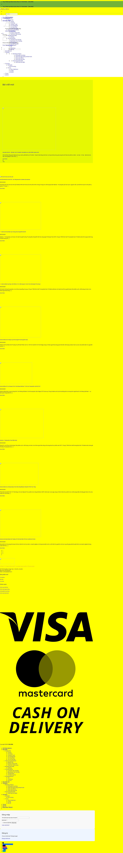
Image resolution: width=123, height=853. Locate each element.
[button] (6, 20)
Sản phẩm (7, 18)
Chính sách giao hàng (4, 589)
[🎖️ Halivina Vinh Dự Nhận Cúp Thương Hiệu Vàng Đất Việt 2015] (20, 229)
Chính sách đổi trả (19, 58)
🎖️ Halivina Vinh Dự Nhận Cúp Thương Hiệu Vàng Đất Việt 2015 (13, 231)
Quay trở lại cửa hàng (10, 31)
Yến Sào (1, 579)
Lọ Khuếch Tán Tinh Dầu (15, 39)
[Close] (3, 76)
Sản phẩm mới (8, 51)
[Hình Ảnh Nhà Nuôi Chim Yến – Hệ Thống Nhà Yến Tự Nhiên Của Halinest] (6, 176)
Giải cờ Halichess (14, 69)
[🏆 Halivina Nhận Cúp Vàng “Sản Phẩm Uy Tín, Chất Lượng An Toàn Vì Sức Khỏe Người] (20, 281)
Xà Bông (12, 37)
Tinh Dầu (2, 581)
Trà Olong (12, 23)
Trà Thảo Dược (13, 27)
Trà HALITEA (10, 20)
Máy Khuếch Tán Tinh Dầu (16, 41)
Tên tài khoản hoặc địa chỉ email (9, 817)
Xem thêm (5, 159)
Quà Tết (12, 49)
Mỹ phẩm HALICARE (12, 35)
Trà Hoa (12, 21)
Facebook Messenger (8, 844)
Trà (11, 46)
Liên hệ (6, 75)
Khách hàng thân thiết (18, 60)
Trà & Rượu (12, 48)
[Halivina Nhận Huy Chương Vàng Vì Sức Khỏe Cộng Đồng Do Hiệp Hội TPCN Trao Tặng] (19, 484)
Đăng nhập (14, 822)
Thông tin (7, 52)
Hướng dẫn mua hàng (20, 55)
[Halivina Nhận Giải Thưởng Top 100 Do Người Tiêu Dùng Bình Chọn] (20, 337)
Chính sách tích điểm (20, 62)
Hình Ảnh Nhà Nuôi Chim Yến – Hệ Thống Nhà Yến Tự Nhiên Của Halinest (15, 179)
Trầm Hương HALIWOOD (13, 30)
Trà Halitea (2, 577)
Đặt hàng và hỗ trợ (17, 53)
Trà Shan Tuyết (13, 24)
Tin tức (9, 68)
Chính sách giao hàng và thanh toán (23, 56)
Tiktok (4, 845)
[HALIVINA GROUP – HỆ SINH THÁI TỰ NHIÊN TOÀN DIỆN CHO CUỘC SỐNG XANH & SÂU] (29, 149)
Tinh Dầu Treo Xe (14, 44)
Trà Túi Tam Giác (14, 28)
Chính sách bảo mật (20, 59)
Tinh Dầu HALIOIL (11, 38)
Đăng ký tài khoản (6, 838)
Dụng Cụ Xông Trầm (15, 32)
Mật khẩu (4, 820)
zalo (5, 850)
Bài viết (12, 72)
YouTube (5, 847)
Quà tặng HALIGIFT (12, 45)
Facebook (5, 848)
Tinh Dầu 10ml (13, 42)
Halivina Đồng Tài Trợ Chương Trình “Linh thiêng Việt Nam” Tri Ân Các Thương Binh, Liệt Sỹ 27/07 (20, 386)
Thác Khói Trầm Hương (15, 34)
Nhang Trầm (13, 31)
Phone (4, 851)
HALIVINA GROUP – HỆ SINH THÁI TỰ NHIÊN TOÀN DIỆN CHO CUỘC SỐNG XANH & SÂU (21, 152)
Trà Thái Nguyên (14, 25)
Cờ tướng (7, 63)
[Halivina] (4, 9)
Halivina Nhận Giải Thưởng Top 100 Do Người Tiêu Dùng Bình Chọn (14, 339)
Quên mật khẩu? (5, 825)
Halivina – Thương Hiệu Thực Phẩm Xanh (8, 440)
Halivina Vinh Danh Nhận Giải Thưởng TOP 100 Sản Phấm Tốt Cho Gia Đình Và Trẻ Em (17, 539)
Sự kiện (12, 70)
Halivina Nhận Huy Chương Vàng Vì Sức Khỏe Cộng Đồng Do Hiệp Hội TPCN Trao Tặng (18, 486)
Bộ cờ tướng (13, 66)
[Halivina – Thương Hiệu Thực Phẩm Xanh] (22, 437)
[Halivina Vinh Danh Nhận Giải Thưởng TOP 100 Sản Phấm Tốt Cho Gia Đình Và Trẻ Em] (20, 536)
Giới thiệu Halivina (9, 17)
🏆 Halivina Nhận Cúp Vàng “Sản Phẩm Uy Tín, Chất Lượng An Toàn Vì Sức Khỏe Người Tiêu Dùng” (20, 284)
